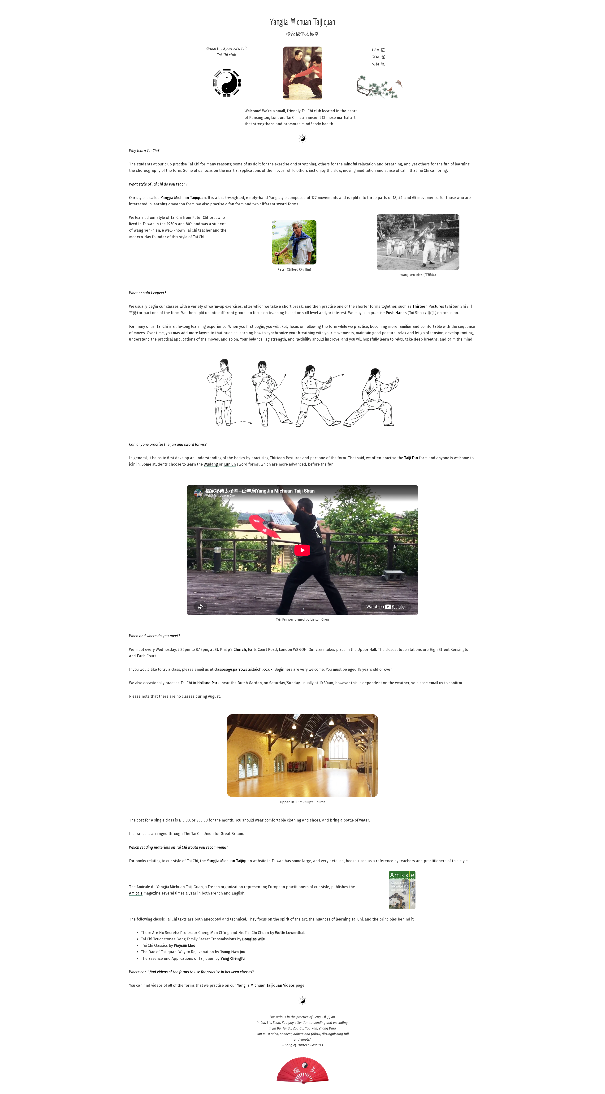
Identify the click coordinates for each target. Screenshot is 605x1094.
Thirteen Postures (428, 306)
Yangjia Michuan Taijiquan (183, 197)
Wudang (211, 464)
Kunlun (230, 464)
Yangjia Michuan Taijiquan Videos (266, 985)
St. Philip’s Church (230, 649)
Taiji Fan (411, 458)
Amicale (136, 893)
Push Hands (396, 313)
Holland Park (208, 683)
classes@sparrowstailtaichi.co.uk (243, 669)
